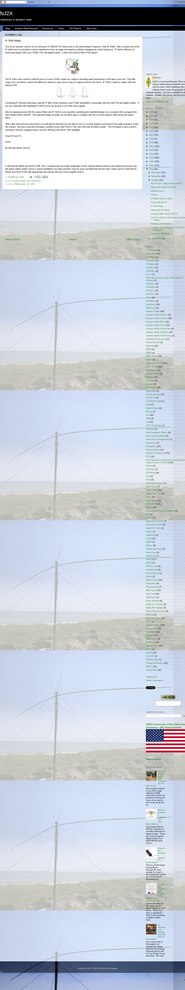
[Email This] (35, 176)
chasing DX (151, 387)
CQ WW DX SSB (153, 401)
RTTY (148, 622)
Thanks (154, 195)
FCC (148, 456)
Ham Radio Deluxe (154, 483)
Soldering (150, 642)
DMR (148, 418)
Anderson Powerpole (155, 339)
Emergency (151, 446)
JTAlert (149, 518)
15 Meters (150, 261)
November (156, 176)
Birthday (149, 377)
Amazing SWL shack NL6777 (164, 214)
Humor (149, 507)
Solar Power (151, 639)
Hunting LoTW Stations (161, 224)
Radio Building (152, 601)
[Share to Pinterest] (46, 176)
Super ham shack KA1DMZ (163, 187)
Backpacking (152, 370)
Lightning (150, 535)
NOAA (149, 563)
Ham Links (91, 28)
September (156, 238)
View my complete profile (157, 102)
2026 (151, 112)
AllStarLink (151, 308)
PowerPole (151, 583)
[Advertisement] (72, 213)
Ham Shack (151, 487)
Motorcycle (151, 552)
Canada (149, 384)
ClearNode (151, 391)
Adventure (150, 304)
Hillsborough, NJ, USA (24, 184)
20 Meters (150, 271)
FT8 (148, 476)
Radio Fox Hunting (154, 604)
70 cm (149, 297)
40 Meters (150, 287)
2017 (151, 146)
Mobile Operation (154, 549)
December (156, 172)
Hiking (149, 497)
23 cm (149, 274)
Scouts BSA (151, 628)
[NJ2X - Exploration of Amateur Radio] (168, 699)
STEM (149, 649)
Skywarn (150, 635)
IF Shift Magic (157, 206)
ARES (148, 353)
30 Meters (150, 284)
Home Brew (151, 500)
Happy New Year (153, 493)
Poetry (149, 576)
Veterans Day (152, 660)
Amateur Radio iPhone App (158, 329)
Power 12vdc (152, 580)
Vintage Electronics (154, 663)
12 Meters (150, 257)
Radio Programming (155, 611)
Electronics (151, 443)
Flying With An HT (159, 202)
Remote (149, 615)
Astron (149, 360)
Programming (152, 587)
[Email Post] (30, 177)
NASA (148, 559)
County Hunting (153, 394)
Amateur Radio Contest (156, 318)
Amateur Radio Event (155, 325)
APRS (148, 349)
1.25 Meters (151, 250)
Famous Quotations (155, 453)
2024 (151, 120)
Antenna (150, 346)
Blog (8, 28)
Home (73, 239)
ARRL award (151, 356)
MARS (149, 542)
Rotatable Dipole (153, 618)
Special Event (152, 646)
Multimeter (151, 556)
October (155, 180)
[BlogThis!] (38, 176)
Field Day (150, 469)
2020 (151, 135)
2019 (151, 139)
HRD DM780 (152, 504)
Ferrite (149, 466)
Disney (149, 412)
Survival (149, 653)
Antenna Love (157, 191)
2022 (151, 127)
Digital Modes (152, 408)
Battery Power (152, 374)
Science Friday (153, 625)
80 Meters (150, 301)
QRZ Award (151, 590)
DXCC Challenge (153, 425)
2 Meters (150, 267)
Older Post (132, 239)
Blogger (113, 968)
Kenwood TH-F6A (154, 525)
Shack (61, 28)
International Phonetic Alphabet (160, 511)
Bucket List (48, 28)
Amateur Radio (19, 181)
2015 (151, 154)
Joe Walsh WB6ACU (160, 234)
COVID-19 (150, 398)
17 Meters (150, 264)
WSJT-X (149, 666)
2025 (151, 116)
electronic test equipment (157, 439)
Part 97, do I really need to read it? (167, 183)
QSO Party (151, 597)
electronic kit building (155, 436)
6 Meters (150, 290)
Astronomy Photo (154, 363)
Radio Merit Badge (154, 608)
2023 (151, 123)
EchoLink (150, 429)
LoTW (148, 538)
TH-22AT (150, 656)
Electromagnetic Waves (156, 432)
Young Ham (151, 670)
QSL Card (150, 594)
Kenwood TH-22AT (154, 521)
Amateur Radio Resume (26, 28)
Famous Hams (152, 450)
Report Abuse (153, 759)
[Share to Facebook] (44, 176)
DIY (147, 415)
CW (147, 405)
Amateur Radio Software (157, 332)
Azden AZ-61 (152, 367)
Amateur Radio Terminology (159, 336)
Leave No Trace (153, 528)
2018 (151, 142)
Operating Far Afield (160, 210)
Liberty (149, 531)
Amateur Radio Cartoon (157, 315)
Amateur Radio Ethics (156, 322)
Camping (150, 380)
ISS (147, 514)
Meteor (149, 545)
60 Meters (150, 294)
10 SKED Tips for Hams (161, 199)
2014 (151, 158)
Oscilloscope (152, 570)
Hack (148, 480)
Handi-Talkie (151, 490)
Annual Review (153, 342)
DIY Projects (75, 28)
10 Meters (150, 254)
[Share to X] (41, 176)
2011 (151, 169)
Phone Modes (152, 573)
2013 (151, 161)
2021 (151, 131)
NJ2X (6, 13)
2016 (151, 150)
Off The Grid (151, 566)
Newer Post (12, 239)
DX (28, 181)
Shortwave (36, 181)
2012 (151, 165)
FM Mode (150, 473)
